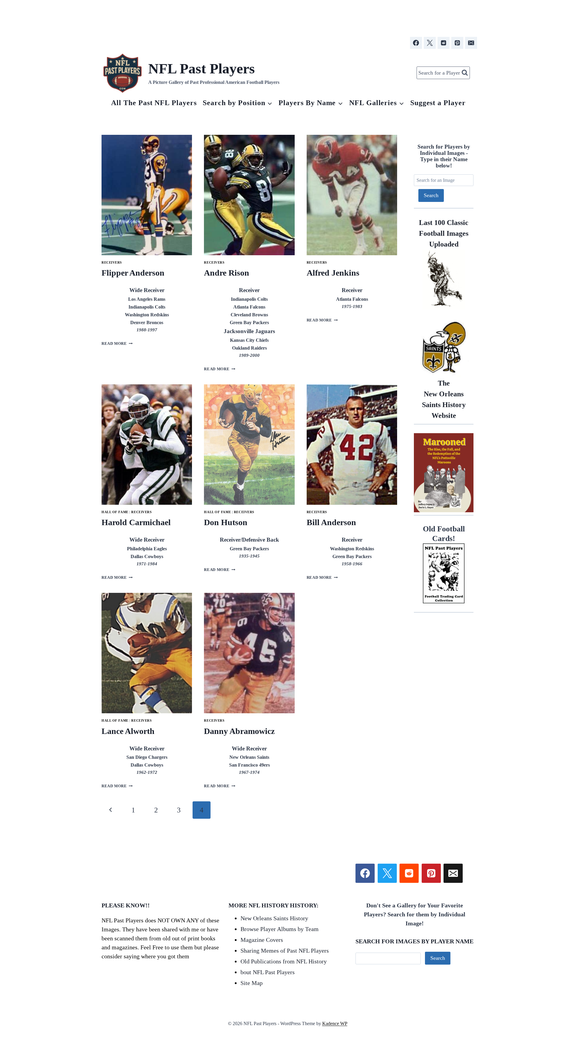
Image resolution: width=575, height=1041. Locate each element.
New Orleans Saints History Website (444, 399)
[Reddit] (444, 43)
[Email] (471, 43)
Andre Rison (226, 272)
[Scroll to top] (535, 969)
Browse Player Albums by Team (279, 929)
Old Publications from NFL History (283, 961)
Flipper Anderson (133, 272)
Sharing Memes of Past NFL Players (284, 950)
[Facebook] (416, 43)
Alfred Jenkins (333, 272)
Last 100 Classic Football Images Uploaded (443, 233)
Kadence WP (334, 1023)
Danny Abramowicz (239, 731)
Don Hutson (225, 522)
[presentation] (147, 195)
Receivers (112, 262)
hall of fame (115, 512)
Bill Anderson (331, 522)
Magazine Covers (261, 939)
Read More (117, 344)
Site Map (251, 983)
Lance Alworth (128, 731)
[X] (430, 43)
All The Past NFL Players (154, 103)
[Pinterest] (457, 43)
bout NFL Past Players (267, 972)
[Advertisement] (287, 15)
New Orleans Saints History (274, 918)
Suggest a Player (438, 103)
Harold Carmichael (136, 522)
